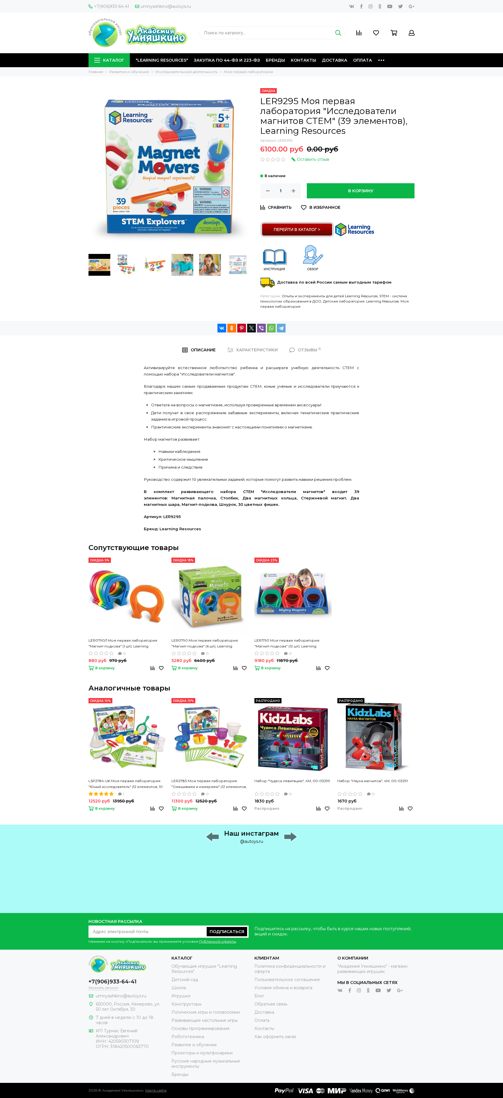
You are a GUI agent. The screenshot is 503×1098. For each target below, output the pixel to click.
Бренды (275, 60)
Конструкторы (186, 1004)
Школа (178, 987)
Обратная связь (270, 1004)
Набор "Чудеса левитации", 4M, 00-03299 (292, 781)
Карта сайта (156, 1090)
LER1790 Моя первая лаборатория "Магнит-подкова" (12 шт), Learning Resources (286, 643)
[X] (251, 328)
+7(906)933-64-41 (111, 6)
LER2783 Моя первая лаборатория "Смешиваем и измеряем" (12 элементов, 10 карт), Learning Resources (209, 784)
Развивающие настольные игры (204, 1020)
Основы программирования (200, 1028)
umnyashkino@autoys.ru (166, 6)
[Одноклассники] (231, 328)
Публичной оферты (217, 941)
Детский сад (184, 979)
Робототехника (187, 1036)
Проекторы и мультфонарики (202, 1053)
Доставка (334, 60)
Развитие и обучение (194, 1044)
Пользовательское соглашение (287, 979)
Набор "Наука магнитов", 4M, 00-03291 (372, 781)
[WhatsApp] (271, 328)
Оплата (362, 60)
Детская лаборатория (343, 301)
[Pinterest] (241, 328)
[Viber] (261, 328)
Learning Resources (382, 301)
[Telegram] (281, 328)
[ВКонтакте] (221, 328)
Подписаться (227, 931)
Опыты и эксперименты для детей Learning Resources (330, 296)
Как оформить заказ (275, 1036)
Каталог (113, 60)
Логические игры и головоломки (205, 1012)
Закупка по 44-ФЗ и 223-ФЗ (227, 60)
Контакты (303, 60)
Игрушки (180, 996)
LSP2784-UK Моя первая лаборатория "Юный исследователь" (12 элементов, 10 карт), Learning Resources (125, 784)
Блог (259, 996)
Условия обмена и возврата (283, 987)
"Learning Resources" (162, 60)
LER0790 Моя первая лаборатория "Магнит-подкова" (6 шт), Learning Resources (204, 643)
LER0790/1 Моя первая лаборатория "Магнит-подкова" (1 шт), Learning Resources (122, 643)
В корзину (360, 190)
